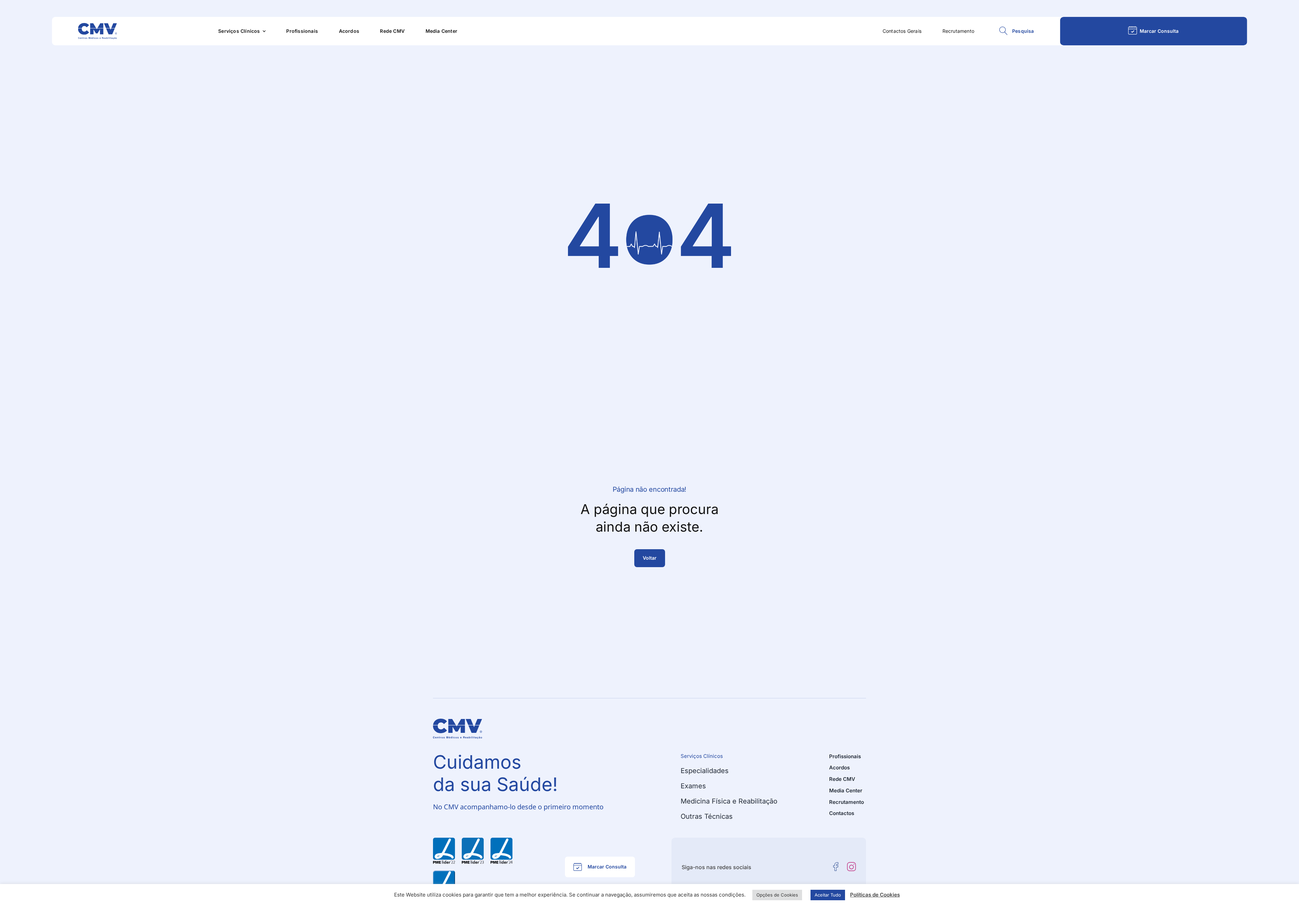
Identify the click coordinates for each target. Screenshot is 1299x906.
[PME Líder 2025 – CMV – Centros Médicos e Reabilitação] (444, 873)
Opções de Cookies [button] (777, 895)
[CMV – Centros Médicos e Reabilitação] (97, 25)
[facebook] (835, 866)
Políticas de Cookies (875, 894)
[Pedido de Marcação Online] (1153, 31)
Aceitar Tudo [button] (828, 895)
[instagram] (851, 866)
